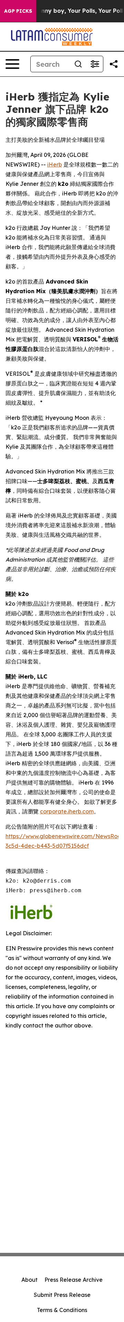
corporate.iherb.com (67, 811)
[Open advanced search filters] (94, 64)
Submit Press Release (62, 1294)
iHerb (54, 164)
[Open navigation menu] (12, 64)
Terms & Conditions (62, 1310)
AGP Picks (18, 11)
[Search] (78, 64)
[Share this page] (113, 64)
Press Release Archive (73, 1279)
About (29, 1279)
